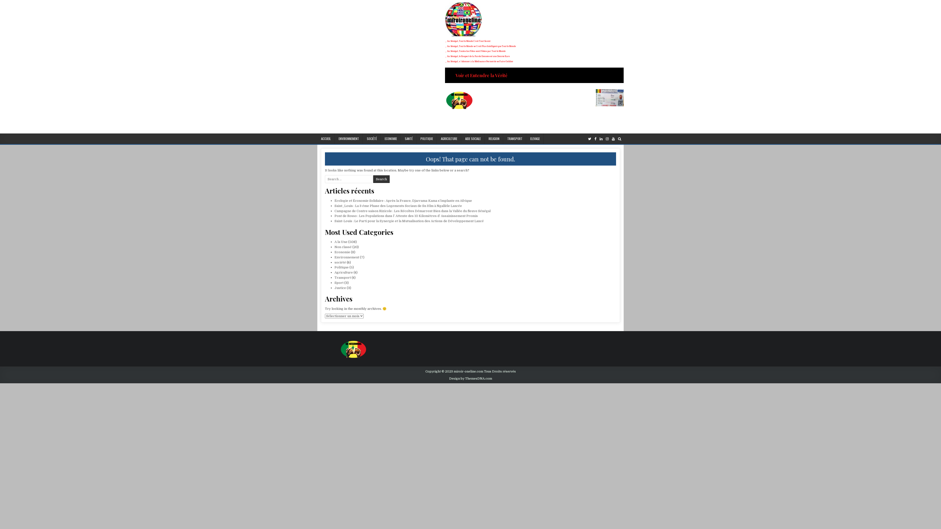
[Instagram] (607, 138)
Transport (514, 138)
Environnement (349, 138)
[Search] (619, 138)
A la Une (340, 242)
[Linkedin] (601, 138)
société (372, 138)
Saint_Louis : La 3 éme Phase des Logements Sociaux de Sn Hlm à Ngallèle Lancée (398, 206)
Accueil (326, 138)
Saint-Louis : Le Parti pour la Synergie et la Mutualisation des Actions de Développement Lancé (409, 221)
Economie (391, 138)
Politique (427, 138)
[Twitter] (589, 138)
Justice (340, 288)
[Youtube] (613, 138)
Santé (409, 138)
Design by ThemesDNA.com (470, 378)
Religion (494, 138)
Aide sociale (473, 138)
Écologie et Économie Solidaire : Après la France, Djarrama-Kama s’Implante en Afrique (403, 201)
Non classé (343, 247)
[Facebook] (595, 138)
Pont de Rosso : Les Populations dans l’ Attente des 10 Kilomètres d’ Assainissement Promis (406, 216)
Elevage (535, 138)
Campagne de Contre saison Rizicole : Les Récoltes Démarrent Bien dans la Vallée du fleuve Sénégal (412, 211)
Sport (339, 283)
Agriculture (449, 138)
